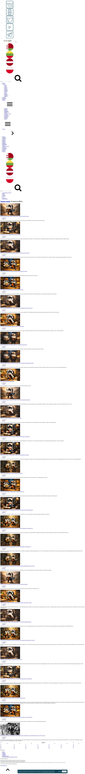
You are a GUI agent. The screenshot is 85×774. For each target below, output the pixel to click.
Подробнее (59, 771)
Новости (3, 83)
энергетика (4, 198)
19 (73, 746)
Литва (5, 85)
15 (25, 746)
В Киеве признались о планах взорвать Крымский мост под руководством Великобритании (15, 621)
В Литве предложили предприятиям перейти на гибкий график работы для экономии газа (15, 546)
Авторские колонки (7, 113)
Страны (3, 84)
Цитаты (3, 151)
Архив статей (5, 201)
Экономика (4, 98)
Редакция (4, 753)
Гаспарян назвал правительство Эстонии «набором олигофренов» (11, 473)
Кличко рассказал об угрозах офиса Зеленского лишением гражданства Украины (14, 584)
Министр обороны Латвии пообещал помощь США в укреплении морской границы (14, 216)
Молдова (3, 195)
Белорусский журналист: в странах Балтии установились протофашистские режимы (14, 454)
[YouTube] (9, 30)
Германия (6, 91)
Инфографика (4, 144)
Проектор (6, 117)
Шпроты (5, 109)
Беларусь (5, 88)
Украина (5, 89)
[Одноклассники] (9, 15)
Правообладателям (5, 756)
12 (73, 745)
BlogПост (6, 110)
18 (61, 746)
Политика (4, 97)
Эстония (5, 87)
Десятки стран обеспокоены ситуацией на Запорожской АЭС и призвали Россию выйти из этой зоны (17, 640)
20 (0, 747)
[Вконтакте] (9, 7)
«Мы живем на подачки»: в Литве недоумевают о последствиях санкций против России (15, 399)
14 (14, 746)
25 (61, 747)
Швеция (5, 96)
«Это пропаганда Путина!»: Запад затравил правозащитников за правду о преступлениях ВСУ (16, 717)
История (3, 99)
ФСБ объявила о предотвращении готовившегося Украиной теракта (11, 289)
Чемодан (5, 112)
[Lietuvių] (9, 167)
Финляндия (6, 95)
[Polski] (9, 73)
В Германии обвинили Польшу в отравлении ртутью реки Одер (11, 659)
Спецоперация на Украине (6, 192)
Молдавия (6, 90)
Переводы (6, 108)
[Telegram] (9, 38)
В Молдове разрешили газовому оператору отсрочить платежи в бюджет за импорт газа (15, 436)
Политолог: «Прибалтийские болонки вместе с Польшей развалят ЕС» (12, 491)
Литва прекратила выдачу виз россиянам (7, 381)
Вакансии (4, 754)
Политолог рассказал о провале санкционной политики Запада (11, 418)
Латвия (5, 86)
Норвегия (6, 93)
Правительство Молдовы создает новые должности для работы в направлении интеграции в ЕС (16, 528)
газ (2, 197)
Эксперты (6, 114)
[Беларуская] (9, 50)
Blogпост (3, 402)
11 (61, 745)
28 (14, 748)
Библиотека (6, 116)
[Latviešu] (9, 65)
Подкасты (6, 118)
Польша (5, 94)
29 (25, 748)
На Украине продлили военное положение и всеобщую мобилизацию (12, 326)
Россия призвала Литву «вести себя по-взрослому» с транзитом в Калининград (13, 344)
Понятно (64, 771)
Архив (3, 751)
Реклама (3, 752)
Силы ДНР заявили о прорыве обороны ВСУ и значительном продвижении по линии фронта (16, 678)
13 (0, 746)
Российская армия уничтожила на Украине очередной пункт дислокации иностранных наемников (17, 363)
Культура (3, 700)
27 (0, 748)
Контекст (3, 140)
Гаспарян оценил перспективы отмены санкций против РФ (10, 234)
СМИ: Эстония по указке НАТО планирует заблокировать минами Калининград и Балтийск (16, 602)
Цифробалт (6, 111)
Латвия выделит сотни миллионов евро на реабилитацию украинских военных (13, 271)
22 (25, 747)
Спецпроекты (6, 115)
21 (14, 747)
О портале (4, 755)
